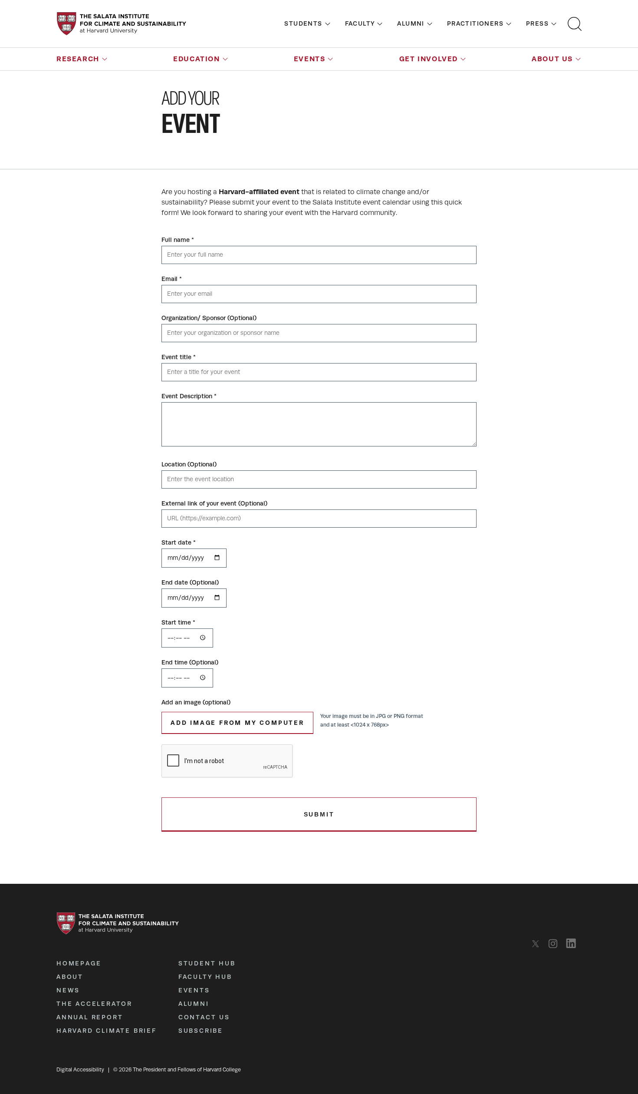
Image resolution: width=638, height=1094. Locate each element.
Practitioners (475, 23)
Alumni (410, 23)
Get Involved (428, 59)
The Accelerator (94, 1003)
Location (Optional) (189, 464)
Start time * (178, 622)
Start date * (178, 542)
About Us (552, 59)
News (68, 990)
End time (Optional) (189, 662)
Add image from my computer (237, 722)
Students (303, 23)
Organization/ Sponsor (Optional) (209, 317)
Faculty (360, 23)
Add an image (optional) (195, 702)
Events (310, 59)
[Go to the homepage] (121, 23)
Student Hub (207, 963)
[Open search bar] (575, 24)
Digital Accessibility (80, 1070)
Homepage (78, 963)
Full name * (177, 239)
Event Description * (189, 396)
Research (77, 59)
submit (319, 814)
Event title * (178, 357)
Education (196, 59)
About (69, 976)
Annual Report (89, 1017)
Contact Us (204, 1017)
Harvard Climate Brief (106, 1030)
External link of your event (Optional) (214, 503)
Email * (171, 278)
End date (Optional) (190, 582)
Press (537, 23)
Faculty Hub (205, 976)
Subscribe (200, 1030)
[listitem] (538, 943)
